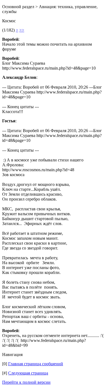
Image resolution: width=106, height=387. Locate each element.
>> (21, 30)
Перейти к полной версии (26, 382)
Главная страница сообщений (35, 363)
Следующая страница (28, 373)
